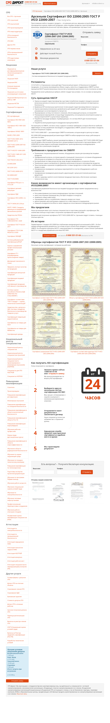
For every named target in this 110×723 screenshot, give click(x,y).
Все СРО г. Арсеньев (14, 16)
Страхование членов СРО (15, 589)
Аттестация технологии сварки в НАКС (15, 549)
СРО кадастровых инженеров (13, 59)
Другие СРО (11, 45)
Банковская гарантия (14, 597)
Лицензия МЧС (12, 82)
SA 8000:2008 (11, 164)
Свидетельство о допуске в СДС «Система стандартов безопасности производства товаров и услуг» (16, 310)
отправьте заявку (56, 373)
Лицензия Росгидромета (15, 107)
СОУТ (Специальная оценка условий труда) (16, 628)
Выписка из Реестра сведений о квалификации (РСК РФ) (16, 635)
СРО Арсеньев (37, 11)
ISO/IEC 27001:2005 (13, 135)
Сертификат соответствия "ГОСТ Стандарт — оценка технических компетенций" (16, 301)
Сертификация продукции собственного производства (16, 285)
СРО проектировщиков (15, 28)
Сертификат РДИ (12, 194)
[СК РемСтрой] (58, 492)
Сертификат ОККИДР (14, 236)
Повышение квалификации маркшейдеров (16, 425)
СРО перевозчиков (13, 49)
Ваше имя (84, 37)
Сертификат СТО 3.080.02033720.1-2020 (14, 220)
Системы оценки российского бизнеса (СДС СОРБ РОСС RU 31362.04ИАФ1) (16, 293)
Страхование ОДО (13, 593)
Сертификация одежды (15, 334)
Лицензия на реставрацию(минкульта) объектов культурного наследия (15, 72)
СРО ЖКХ (10, 41)
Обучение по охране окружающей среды (14, 455)
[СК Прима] (96, 492)
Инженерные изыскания (15, 401)
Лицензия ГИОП (12, 79)
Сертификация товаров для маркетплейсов (16, 318)
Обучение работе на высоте (16, 483)
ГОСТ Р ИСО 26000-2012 (15, 171)
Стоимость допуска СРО (15, 600)
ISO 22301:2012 (12, 167)
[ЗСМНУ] (77, 492)
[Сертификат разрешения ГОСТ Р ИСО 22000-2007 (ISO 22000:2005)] (48, 326)
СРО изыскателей (13, 24)
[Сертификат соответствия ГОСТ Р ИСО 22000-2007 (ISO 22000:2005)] (48, 272)
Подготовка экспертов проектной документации (16, 473)
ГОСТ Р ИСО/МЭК (13, 179)
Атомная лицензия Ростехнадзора (13, 87)
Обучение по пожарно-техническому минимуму (15, 461)
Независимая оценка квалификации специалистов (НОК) (17, 518)
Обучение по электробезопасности (14, 494)
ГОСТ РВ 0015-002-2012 (15, 160)
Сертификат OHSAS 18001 (15, 131)
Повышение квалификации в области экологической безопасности (17, 412)
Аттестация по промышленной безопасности (12, 536)
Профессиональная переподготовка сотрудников (17, 505)
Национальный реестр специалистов (15, 348)
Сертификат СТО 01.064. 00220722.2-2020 (15, 231)
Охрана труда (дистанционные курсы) (15, 436)
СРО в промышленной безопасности (14, 53)
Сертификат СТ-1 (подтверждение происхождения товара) (15, 255)
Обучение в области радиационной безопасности (17, 450)
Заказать (98, 73)
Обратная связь (21, 694)
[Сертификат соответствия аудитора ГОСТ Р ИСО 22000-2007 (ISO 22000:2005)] (86, 326)
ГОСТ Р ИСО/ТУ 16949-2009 (16, 150)
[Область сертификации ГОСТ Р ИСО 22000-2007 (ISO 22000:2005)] (86, 272)
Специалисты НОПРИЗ (14, 376)
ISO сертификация (13, 116)
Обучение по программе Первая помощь (15, 478)
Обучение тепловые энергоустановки (14, 499)
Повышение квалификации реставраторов (16, 396)
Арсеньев (85, 3)
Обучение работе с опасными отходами (14, 511)
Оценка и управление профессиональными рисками (14, 248)
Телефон (84, 45)
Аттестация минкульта (14, 557)
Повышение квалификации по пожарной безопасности (16, 405)
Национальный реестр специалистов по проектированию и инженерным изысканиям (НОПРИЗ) (16, 363)
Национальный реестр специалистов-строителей (16, 354)
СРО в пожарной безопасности (13, 36)
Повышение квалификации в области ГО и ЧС (17, 419)
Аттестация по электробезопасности (14, 529)
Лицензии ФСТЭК (13, 103)
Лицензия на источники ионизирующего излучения (16, 93)
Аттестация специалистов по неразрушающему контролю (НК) (17, 567)
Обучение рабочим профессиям (14, 430)
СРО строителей (12, 20)
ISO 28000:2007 (12, 175)
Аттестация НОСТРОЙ (14, 553)
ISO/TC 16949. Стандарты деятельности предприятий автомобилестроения (16, 209)
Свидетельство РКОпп (14, 215)
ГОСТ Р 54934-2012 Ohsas (15, 204)
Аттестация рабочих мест (15, 561)
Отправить (91, 53)
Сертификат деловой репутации (14, 189)
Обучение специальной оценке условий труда (15, 488)
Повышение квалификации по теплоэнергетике (16, 467)
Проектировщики (13, 391)
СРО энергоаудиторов (15, 31)
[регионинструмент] (39, 491)
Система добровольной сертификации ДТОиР (15, 241)
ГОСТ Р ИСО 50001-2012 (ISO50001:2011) (15, 140)
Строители (10, 387)
